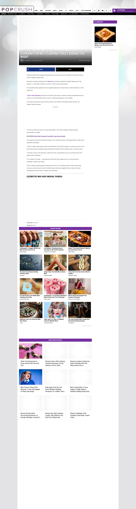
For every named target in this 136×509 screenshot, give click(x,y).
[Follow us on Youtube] (103, 11)
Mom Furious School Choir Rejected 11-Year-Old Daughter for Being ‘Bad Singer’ (30, 389)
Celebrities (22, 13)
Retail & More (55, 13)
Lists (77, 10)
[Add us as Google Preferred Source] (99, 11)
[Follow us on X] (110, 11)
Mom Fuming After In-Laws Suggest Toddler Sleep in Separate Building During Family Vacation (80, 389)
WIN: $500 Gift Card (12, 13)
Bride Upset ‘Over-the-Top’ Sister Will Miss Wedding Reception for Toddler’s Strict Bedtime (54, 389)
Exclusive (48, 10)
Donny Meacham (27, 60)
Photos (71, 10)
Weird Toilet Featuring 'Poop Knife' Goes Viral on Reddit (49, 136)
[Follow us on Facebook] (106, 11)
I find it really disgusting (34, 95)
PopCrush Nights (85, 13)
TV (66, 10)
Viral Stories (30, 13)
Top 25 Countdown (86, 10)
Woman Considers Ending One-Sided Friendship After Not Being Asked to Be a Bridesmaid (80, 363)
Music (54, 10)
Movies (61, 10)
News (41, 10)
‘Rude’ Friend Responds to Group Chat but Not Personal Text (30, 363)
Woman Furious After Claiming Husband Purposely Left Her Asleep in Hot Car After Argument (55, 363)
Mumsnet (50, 81)
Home (36, 10)
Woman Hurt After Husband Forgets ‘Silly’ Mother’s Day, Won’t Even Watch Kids (54, 415)
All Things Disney (73, 13)
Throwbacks (40, 13)
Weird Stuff (64, 13)
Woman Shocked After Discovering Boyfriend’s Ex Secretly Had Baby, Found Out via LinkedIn (30, 415)
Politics (47, 13)
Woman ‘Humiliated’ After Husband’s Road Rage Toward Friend (79, 415)
